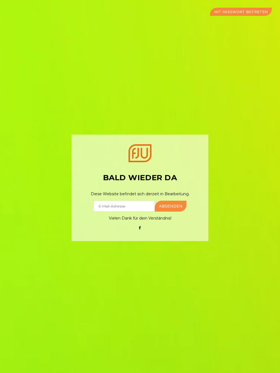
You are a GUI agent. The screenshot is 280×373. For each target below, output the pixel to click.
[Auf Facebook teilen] (140, 227)
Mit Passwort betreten (241, 12)
